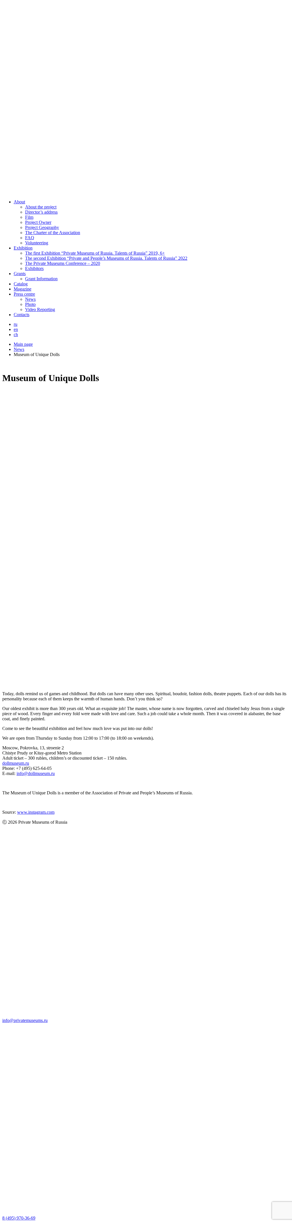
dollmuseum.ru (15, 763)
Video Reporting (40, 309)
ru (15, 324)
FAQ (29, 237)
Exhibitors (34, 268)
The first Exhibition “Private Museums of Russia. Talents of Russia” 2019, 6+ (95, 253)
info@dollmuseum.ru (36, 773)
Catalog (21, 283)
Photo (30, 304)
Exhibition (23, 248)
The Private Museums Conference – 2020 (62, 263)
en (16, 329)
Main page (23, 344)
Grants (20, 273)
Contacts (21, 314)
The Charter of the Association (52, 232)
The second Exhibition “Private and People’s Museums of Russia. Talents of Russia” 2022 (106, 258)
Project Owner (38, 222)
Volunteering (36, 242)
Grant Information (41, 278)
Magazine (22, 289)
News (30, 299)
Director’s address (41, 212)
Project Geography (42, 227)
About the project (40, 206)
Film (29, 217)
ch (16, 334)
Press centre (24, 294)
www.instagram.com (35, 812)
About (19, 201)
